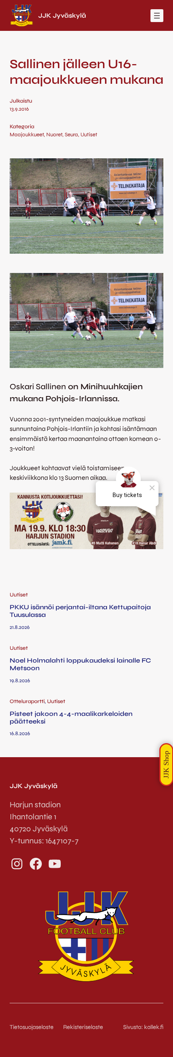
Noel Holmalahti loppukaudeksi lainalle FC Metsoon (80, 664)
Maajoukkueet (27, 134)
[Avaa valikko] (156, 15)
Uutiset (88, 134)
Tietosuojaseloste (32, 1027)
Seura (71, 134)
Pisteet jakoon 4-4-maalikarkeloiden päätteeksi (71, 718)
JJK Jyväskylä (62, 15)
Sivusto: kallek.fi (143, 1027)
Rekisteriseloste (83, 1027)
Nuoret (54, 134)
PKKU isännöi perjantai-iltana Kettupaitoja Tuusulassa (80, 611)
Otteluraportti (27, 701)
